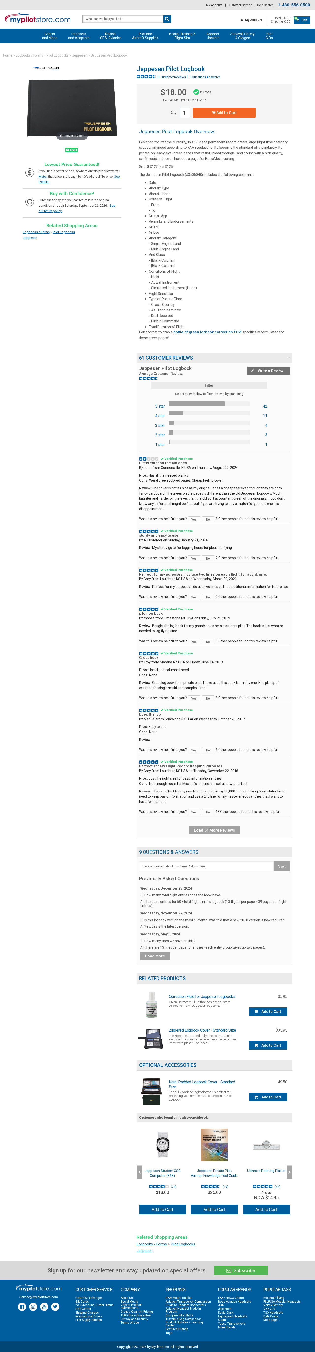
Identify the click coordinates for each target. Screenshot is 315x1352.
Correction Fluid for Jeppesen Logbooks (202, 996)
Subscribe (243, 1270)
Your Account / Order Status (94, 1305)
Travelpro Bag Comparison (184, 1319)
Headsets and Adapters (78, 36)
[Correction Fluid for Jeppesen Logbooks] (151, 1005)
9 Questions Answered (205, 77)
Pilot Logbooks (58, 55)
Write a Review (270, 371)
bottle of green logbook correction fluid (207, 332)
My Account (214, 5)
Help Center (265, 5)
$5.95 (282, 996)
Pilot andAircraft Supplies (145, 36)
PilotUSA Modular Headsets (282, 1301)
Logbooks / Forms (29, 55)
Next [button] (289, 1172)
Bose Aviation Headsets (234, 1301)
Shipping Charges (87, 1312)
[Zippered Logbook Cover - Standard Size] (151, 1038)
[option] (163, 1172)
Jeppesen (79, 55)
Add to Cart (225, 112)
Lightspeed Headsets (232, 1316)
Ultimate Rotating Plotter (266, 1171)
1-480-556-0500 (294, 5)
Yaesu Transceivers (231, 1323)
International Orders (89, 1316)
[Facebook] (22, 1307)
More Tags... (271, 1320)
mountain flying (273, 1297)
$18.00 (173, 92)
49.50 (282, 1082)
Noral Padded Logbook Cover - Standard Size (202, 1084)
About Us (127, 1297)
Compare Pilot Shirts (179, 1315)
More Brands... (228, 1327)
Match (43, 176)
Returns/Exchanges (89, 1297)
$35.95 (281, 1030)
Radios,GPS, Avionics (110, 36)
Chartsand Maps (49, 36)
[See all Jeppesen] (46, 73)
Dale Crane (270, 1316)
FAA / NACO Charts (231, 1297)
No (208, 519)
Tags (169, 1332)
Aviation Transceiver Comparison (188, 1301)
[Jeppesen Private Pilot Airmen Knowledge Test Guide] (214, 1145)
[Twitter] (55, 1307)
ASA (221, 1305)
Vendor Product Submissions (131, 1306)
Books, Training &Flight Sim (182, 36)
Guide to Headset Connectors (186, 1305)
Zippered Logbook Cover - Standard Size (202, 1030)
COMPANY (130, 1289)
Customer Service (240, 5)
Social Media (129, 1301)
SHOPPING (175, 1289)
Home (8, 55)
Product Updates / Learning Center (184, 1324)
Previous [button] (139, 1172)
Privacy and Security (134, 1319)
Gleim (222, 1320)
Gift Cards (82, 1301)
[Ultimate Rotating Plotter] (266, 1145)
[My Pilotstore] (38, 1287)
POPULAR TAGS (277, 1289)
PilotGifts (269, 36)
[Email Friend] (71, 151)
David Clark (225, 1312)
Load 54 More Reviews (214, 830)
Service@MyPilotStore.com (38, 1297)
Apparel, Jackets (213, 36)
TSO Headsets (273, 1312)
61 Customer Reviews (171, 77)
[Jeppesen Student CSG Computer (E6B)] (162, 1145)
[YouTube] (44, 1307)
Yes (194, 519)
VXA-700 (269, 1308)
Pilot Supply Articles (88, 1320)
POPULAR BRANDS (234, 1289)
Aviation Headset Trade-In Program (183, 1310)
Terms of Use (130, 1322)
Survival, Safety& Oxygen (242, 36)
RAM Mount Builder (179, 1297)
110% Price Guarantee (136, 1315)
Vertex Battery (273, 1305)
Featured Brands (177, 1329)
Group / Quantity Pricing (137, 1311)
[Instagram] (33, 1307)
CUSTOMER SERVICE (93, 1289)
